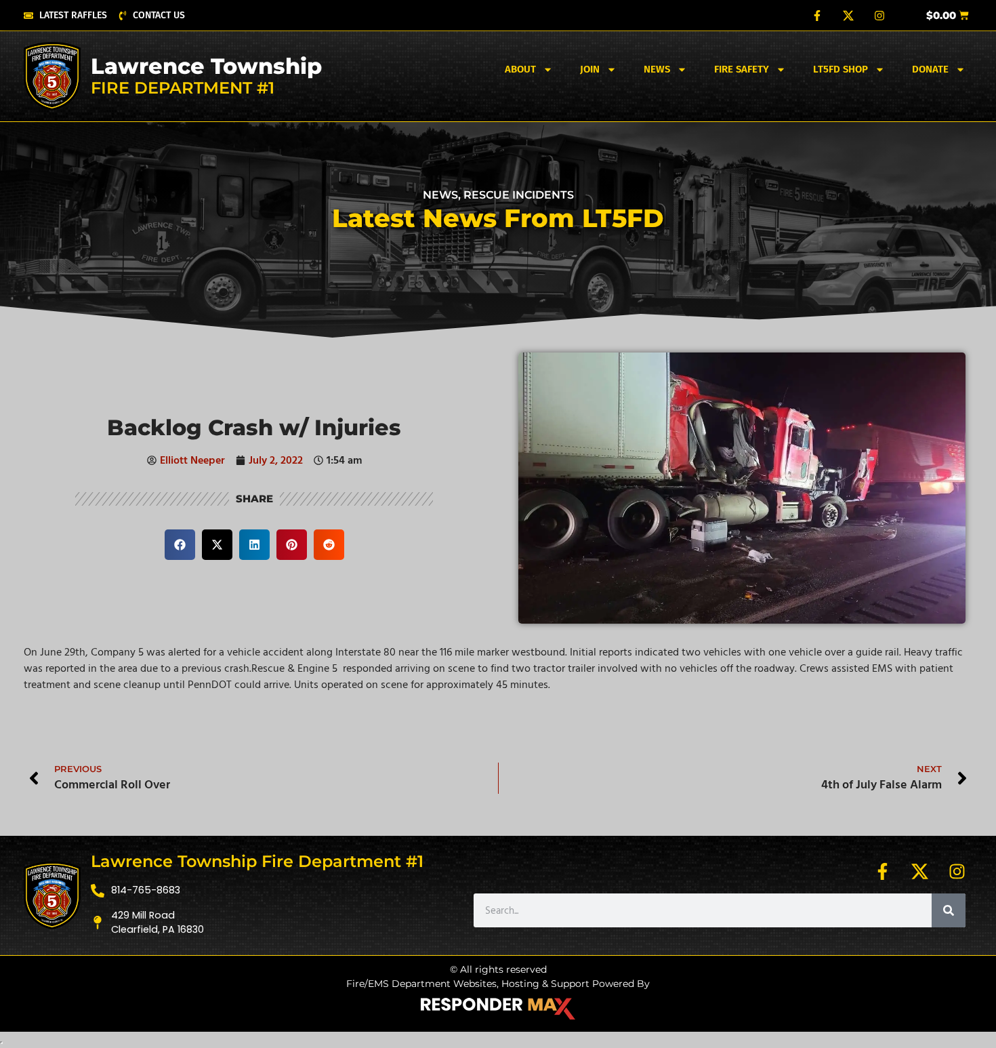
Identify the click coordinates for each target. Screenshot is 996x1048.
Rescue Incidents (518, 194)
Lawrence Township (206, 66)
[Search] (949, 910)
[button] (180, 544)
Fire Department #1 (182, 88)
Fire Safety (741, 69)
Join (590, 69)
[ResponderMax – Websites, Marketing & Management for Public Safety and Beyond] (498, 1008)
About (520, 69)
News (657, 69)
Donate (930, 69)
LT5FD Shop (840, 69)
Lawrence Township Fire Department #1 (257, 861)
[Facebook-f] (817, 15)
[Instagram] (879, 15)
